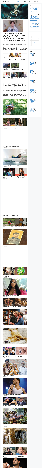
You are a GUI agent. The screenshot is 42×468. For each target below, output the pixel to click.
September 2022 (32, 100)
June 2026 (31, 55)
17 (30, 42)
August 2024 (32, 80)
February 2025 (32, 73)
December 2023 (32, 89)
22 (37, 42)
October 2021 (32, 112)
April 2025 (31, 71)
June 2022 (31, 103)
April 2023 (31, 93)
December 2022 (32, 98)
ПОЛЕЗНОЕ (28, 1)
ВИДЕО (32, 1)
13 (34, 41)
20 (34, 42)
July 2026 (31, 54)
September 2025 (32, 65)
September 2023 (32, 92)
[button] (14, 11)
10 (30, 41)
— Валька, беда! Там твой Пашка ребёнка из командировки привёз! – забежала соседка (34, 8)
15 (37, 41)
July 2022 (31, 102)
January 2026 (32, 61)
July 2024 (31, 81)
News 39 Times (6, 1)
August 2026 (32, 53)
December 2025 (32, 62)
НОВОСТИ (24, 1)
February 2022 (32, 108)
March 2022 (31, 107)
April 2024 (31, 84)
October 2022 (32, 99)
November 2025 (32, 63)
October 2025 (32, 64)
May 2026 (31, 56)
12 (33, 41)
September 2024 (32, 79)
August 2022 (32, 101)
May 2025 (31, 70)
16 (38, 41)
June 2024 (31, 82)
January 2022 (32, 109)
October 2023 (32, 91)
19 (33, 42)
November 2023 (32, 90)
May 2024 (31, 83)
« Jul (30, 47)
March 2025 (31, 72)
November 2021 (32, 111)
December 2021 (32, 110)
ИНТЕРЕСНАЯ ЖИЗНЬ (19, 1)
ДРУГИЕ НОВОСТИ (36, 1)
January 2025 (32, 74)
